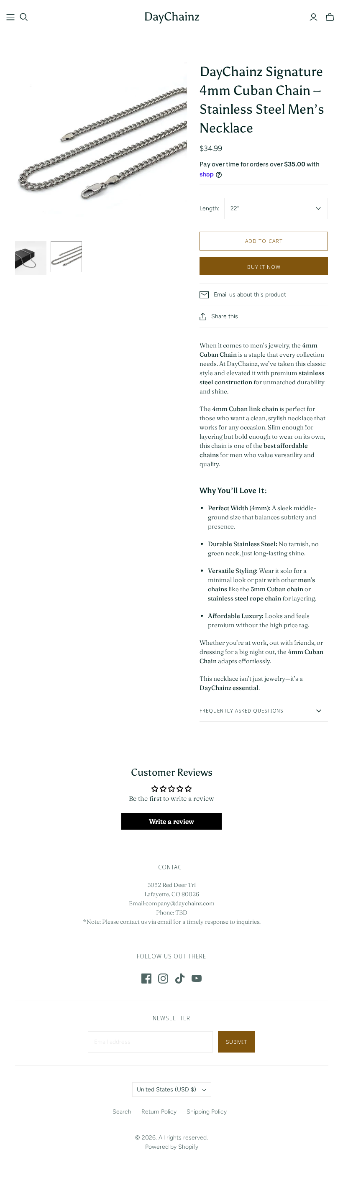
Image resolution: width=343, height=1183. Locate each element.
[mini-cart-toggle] (330, 17)
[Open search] (24, 17)
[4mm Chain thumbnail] (66, 256)
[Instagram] (163, 978)
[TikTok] (180, 978)
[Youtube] (197, 978)
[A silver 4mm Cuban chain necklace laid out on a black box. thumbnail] (30, 258)
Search (122, 1111)
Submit (236, 1041)
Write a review (171, 821)
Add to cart (263, 241)
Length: (209, 208)
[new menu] (10, 17)
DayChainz (172, 16)
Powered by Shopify (171, 1146)
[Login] (313, 17)
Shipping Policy (207, 1111)
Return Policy (159, 1111)
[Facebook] (146, 978)
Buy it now (264, 267)
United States (166, 1089)
